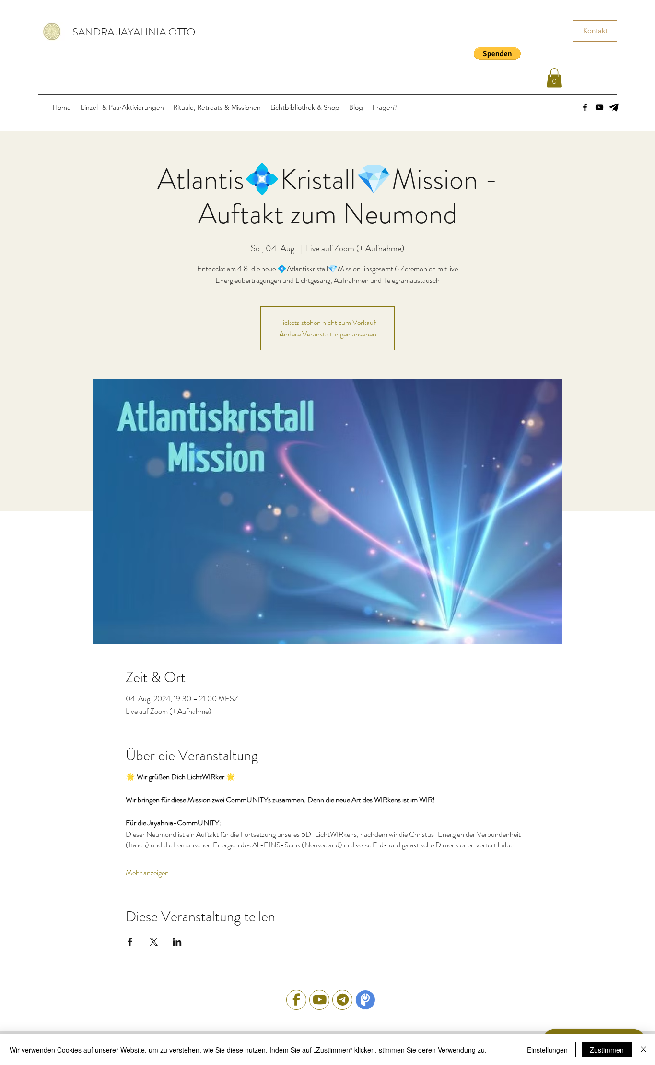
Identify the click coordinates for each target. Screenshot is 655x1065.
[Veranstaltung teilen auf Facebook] (130, 942)
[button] (497, 53)
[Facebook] (585, 107)
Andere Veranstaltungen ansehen (327, 333)
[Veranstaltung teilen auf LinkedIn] (177, 942)
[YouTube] (599, 107)
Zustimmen (607, 1049)
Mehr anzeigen (147, 873)
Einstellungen (547, 1049)
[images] (614, 107)
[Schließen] (643, 1049)
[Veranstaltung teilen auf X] (153, 942)
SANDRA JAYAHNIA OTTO (133, 31)
